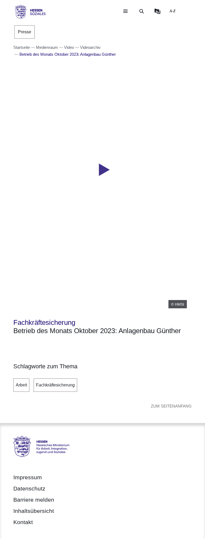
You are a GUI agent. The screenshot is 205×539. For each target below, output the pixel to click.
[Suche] (141, 11)
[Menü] (125, 11)
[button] (102, 170)
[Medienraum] (157, 11)
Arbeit (21, 385)
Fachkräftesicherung (55, 385)
